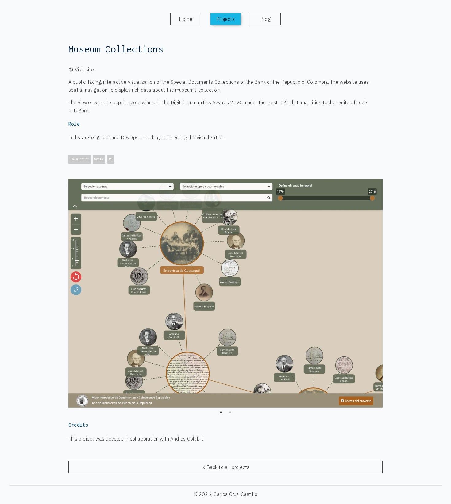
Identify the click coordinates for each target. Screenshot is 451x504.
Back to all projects (228, 467)
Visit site (84, 70)
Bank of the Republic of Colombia (291, 82)
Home (185, 19)
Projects (225, 19)
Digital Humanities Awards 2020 (207, 102)
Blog (265, 19)
